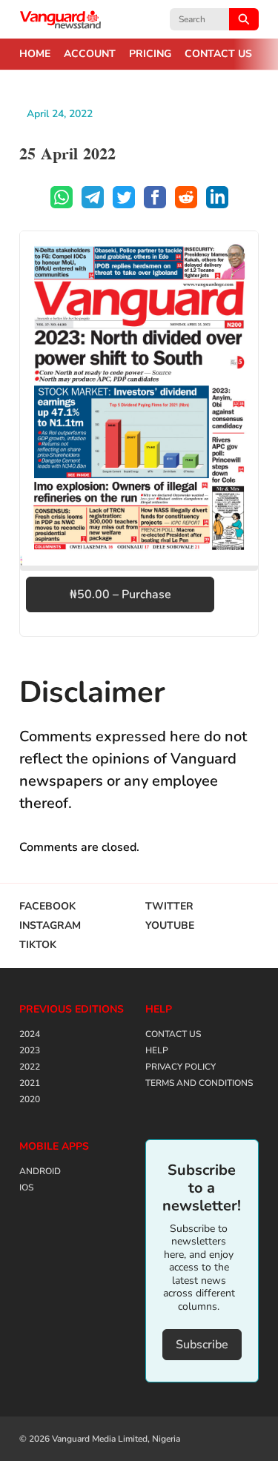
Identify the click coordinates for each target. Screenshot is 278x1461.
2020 (29, 1099)
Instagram (50, 925)
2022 (29, 1067)
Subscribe (202, 1344)
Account (90, 54)
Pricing (150, 54)
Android (40, 1171)
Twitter (169, 906)
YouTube (169, 925)
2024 (29, 1034)
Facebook (47, 906)
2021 (29, 1083)
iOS (26, 1187)
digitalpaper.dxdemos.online (60, 19)
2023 (29, 1050)
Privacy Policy (180, 1067)
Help (156, 1050)
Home (34, 54)
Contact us (218, 54)
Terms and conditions (199, 1083)
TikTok (37, 945)
